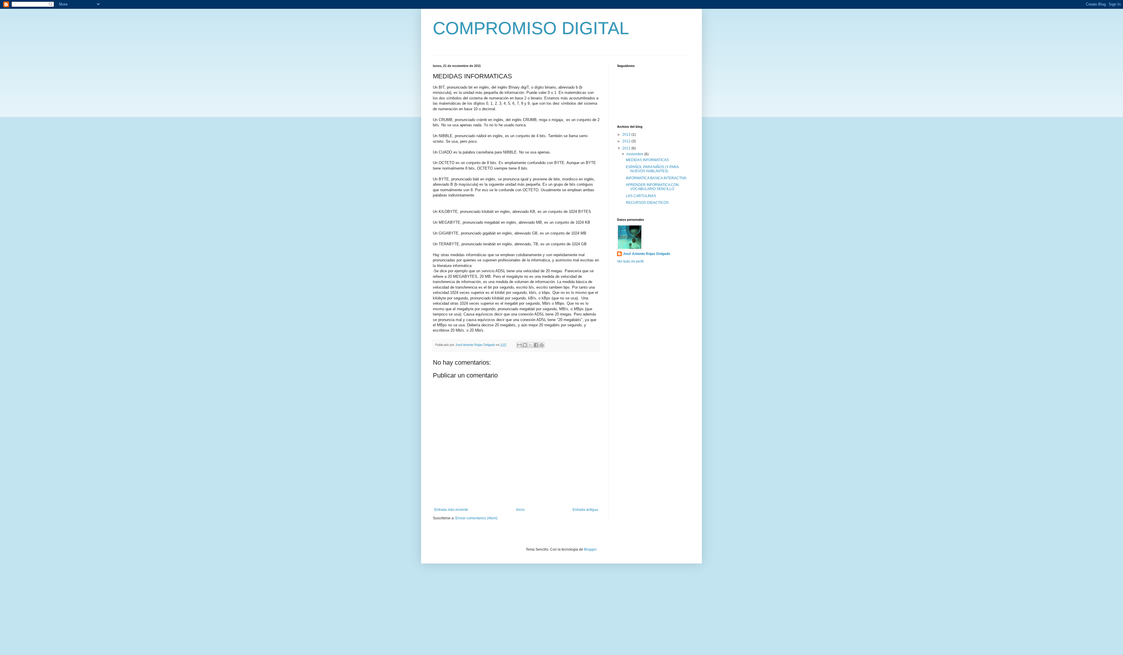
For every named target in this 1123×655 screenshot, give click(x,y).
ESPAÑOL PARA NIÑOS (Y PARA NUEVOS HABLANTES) (652, 169)
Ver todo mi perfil (630, 261)
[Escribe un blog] (525, 345)
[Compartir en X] (530, 345)
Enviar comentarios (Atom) (476, 518)
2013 (626, 134)
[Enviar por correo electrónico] (519, 345)
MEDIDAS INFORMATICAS (647, 160)
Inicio (520, 510)
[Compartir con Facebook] (536, 345)
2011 (626, 148)
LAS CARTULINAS (641, 196)
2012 (626, 141)
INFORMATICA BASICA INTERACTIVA (656, 178)
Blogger (590, 549)
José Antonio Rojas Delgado (646, 254)
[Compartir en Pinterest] (542, 345)
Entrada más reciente (451, 510)
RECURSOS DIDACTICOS (647, 203)
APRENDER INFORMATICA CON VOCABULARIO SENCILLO (652, 187)
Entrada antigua (585, 510)
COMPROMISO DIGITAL (531, 28)
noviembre (635, 154)
